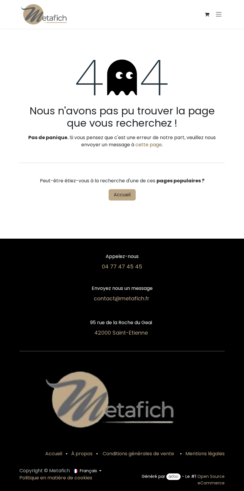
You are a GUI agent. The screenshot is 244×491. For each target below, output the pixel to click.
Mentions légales (205, 453)
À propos (82, 453)
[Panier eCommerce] (207, 14)
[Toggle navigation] (219, 14)
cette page (148, 144)
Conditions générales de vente (137, 453)
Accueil (122, 194)
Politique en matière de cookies (55, 477)
